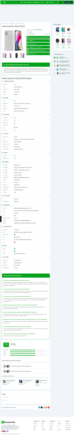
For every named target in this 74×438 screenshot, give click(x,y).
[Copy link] (49, 407)
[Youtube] (2, 431)
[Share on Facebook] (39, 407)
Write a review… (6, 397)
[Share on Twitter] (41, 407)
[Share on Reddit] (46, 407)
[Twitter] (4, 431)
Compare (46, 34)
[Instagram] (6, 431)
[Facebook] (8, 431)
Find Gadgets (68, 2)
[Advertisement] (35, 13)
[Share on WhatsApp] (44, 407)
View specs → (5, 384)
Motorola (12, 376)
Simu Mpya (32, 34)
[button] (2, 2)
